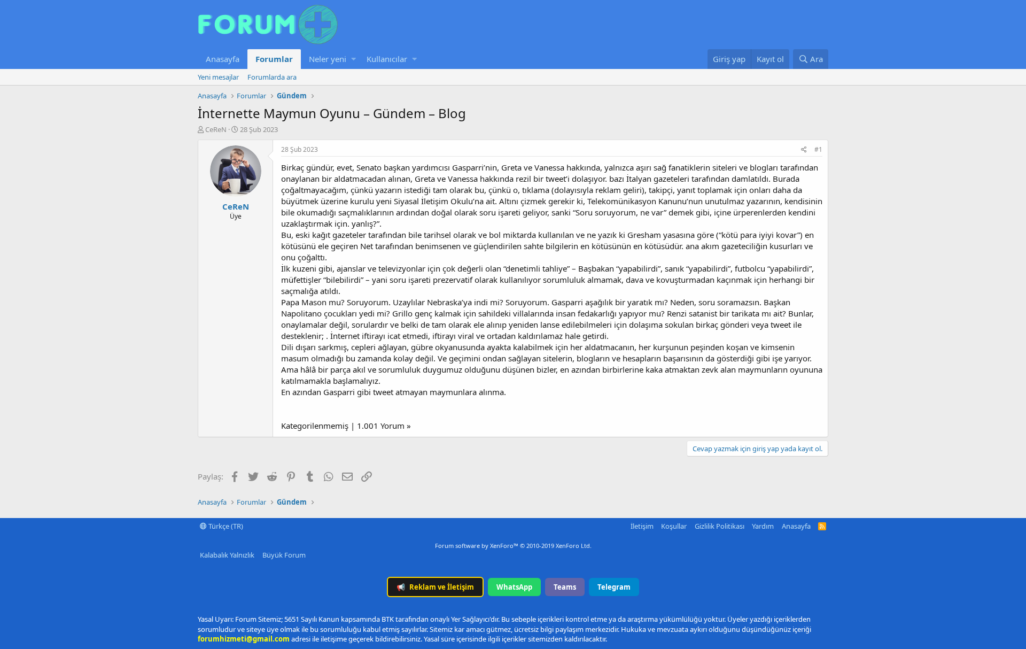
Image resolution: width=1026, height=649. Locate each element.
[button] (353, 59)
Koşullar (674, 526)
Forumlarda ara (272, 77)
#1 (818, 149)
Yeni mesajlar (218, 77)
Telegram (614, 587)
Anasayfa (222, 58)
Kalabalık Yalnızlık (227, 555)
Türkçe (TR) (225, 526)
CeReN (216, 129)
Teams (565, 587)
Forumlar (274, 58)
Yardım (763, 526)
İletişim (642, 526)
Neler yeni (327, 58)
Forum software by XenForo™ (513, 546)
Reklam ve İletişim (435, 587)
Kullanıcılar (387, 58)
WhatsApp (514, 587)
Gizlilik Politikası (719, 526)
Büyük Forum (284, 555)
